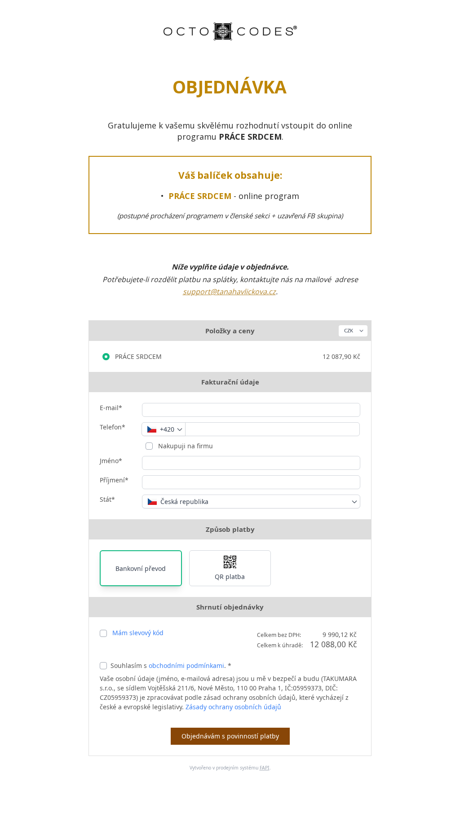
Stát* (107, 499)
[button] (230, 568)
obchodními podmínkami (186, 665)
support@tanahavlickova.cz (229, 291)
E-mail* (111, 407)
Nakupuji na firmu (184, 446)
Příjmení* (114, 480)
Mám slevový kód (138, 632)
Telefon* (112, 427)
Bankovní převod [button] (140, 568)
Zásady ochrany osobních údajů (233, 707)
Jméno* (111, 460)
